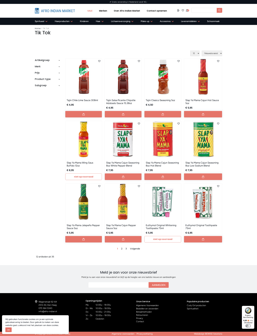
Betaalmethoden (144, 312)
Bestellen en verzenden (147, 308)
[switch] (248, 325)
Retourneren (142, 315)
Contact (140, 321)
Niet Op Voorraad (83, 176)
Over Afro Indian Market (127, 10)
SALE (89, 10)
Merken (103, 10)
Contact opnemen (157, 10)
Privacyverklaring (145, 334)
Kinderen (84, 21)
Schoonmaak (213, 21)
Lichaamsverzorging (120, 21)
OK (8, 329)
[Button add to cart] (83, 114)
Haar (98, 21)
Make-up (145, 21)
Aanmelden (158, 285)
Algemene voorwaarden (123, 334)
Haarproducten (62, 21)
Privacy (139, 318)
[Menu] (252, 307)
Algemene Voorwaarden (147, 305)
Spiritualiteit (193, 308)
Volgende (135, 248)
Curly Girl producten (196, 305)
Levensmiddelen (189, 21)
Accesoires (165, 21)
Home (38, 28)
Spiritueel (39, 21)
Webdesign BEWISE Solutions (208, 334)
